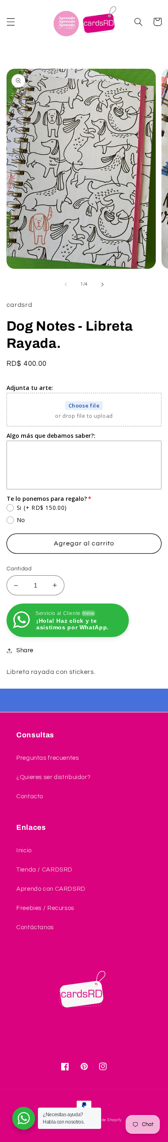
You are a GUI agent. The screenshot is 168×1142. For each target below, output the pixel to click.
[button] (10, 21)
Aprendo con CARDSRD (51, 889)
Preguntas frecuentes (47, 758)
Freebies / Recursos (45, 908)
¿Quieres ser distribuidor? (53, 777)
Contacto (29, 796)
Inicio (24, 850)
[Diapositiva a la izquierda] (66, 284)
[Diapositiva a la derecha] (102, 284)
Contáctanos (35, 927)
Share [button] (24, 650)
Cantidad (19, 569)
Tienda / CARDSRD (44, 870)
